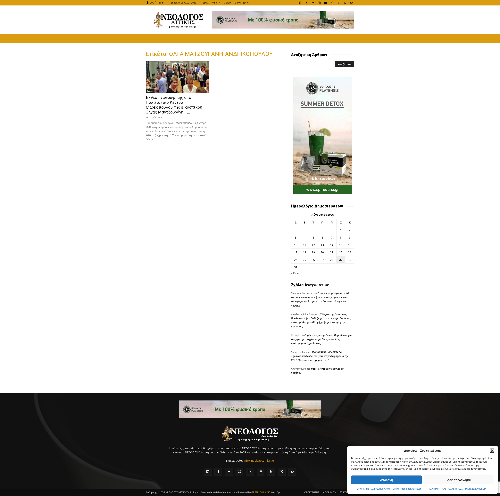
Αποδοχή (386, 480)
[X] (345, 2)
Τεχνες (150, 90)
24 (295, 260)
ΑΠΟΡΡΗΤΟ (329, 492)
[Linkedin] (326, 2)
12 (313, 245)
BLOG (206, 2)
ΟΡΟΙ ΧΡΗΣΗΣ (311, 492)
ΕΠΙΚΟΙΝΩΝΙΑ (241, 2)
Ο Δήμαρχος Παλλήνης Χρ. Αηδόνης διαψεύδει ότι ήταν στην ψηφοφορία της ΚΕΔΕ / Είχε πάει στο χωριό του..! (319, 356)
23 (349, 252)
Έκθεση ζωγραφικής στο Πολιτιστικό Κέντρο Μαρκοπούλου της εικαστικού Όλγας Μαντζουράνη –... (174, 104)
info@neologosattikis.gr (259, 460)
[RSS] (338, 2)
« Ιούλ (295, 273)
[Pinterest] (332, 2)
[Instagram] (319, 2)
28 (331, 260)
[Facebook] (306, 2)
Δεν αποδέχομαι (459, 480)
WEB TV (216, 2)
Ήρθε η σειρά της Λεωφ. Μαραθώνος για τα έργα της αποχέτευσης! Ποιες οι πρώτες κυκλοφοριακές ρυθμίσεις (321, 339)
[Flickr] (313, 2)
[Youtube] (351, 2)
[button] (492, 451)
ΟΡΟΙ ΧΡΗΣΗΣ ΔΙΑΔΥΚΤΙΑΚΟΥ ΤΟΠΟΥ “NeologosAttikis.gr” (389, 488)
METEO (227, 2)
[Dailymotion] (300, 2)
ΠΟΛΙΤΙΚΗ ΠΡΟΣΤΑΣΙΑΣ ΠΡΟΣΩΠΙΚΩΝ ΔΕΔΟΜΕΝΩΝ (457, 488)
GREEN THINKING (261, 492)
